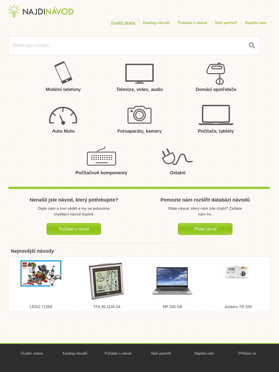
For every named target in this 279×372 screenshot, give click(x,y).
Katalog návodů (156, 22)
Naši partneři (226, 22)
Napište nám (256, 22)
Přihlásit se (247, 353)
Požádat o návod (192, 22)
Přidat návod (205, 229)
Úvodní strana (123, 22)
